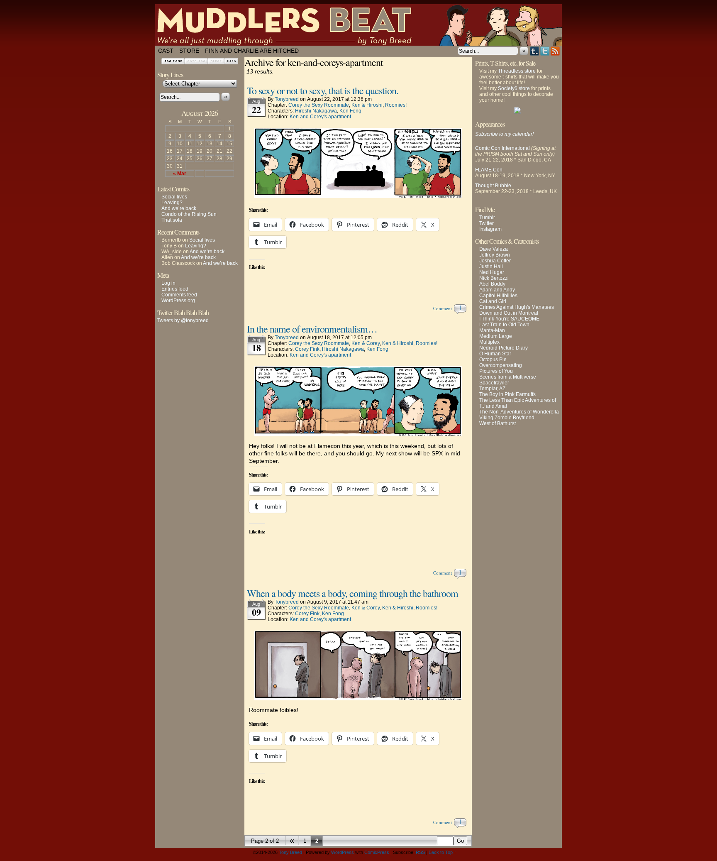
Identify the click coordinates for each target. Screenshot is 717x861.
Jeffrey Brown (494, 255)
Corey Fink (307, 349)
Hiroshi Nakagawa (316, 111)
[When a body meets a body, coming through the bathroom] (358, 698)
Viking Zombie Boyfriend (506, 418)
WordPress (342, 852)
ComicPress (376, 852)
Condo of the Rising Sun (189, 214)
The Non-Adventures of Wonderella (519, 412)
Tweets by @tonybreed (183, 320)
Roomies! (396, 105)
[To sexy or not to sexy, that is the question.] (358, 196)
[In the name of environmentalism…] (358, 434)
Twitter (545, 51)
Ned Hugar (491, 272)
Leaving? (172, 202)
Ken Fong (350, 111)
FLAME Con (488, 170)
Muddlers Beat (358, 25)
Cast (165, 50)
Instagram (490, 229)
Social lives (174, 197)
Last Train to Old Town (504, 325)
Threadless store (517, 71)
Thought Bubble (493, 185)
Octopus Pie (493, 359)
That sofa (171, 220)
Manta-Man (492, 330)
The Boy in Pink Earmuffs (507, 394)
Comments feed (179, 295)
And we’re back (178, 208)
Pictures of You (496, 371)
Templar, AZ (492, 388)
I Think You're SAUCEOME (509, 319)
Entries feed (174, 289)
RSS (555, 51)
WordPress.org (178, 300)
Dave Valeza (493, 249)
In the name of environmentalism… (312, 328)
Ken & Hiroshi (367, 105)
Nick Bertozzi (494, 278)
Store (189, 50)
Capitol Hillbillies (498, 295)
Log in (168, 283)
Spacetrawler (494, 383)
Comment (443, 308)
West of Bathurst (497, 423)
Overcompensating (500, 365)
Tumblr (534, 51)
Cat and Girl (492, 301)
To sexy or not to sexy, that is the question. (322, 90)
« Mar (179, 173)
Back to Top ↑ (442, 852)
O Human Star (495, 354)
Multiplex (489, 342)
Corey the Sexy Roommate (318, 105)
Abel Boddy (492, 284)
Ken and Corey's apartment (320, 117)
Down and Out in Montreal (508, 313)
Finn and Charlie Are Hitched (252, 50)
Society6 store (514, 88)
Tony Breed (290, 852)
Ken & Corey (365, 343)
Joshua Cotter (495, 261)
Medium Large (495, 336)
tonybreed (287, 99)
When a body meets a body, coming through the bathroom (352, 593)
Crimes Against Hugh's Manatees (516, 307)
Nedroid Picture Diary (503, 348)
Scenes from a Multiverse (507, 377)
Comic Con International (502, 148)
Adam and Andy (497, 290)
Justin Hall (491, 266)
